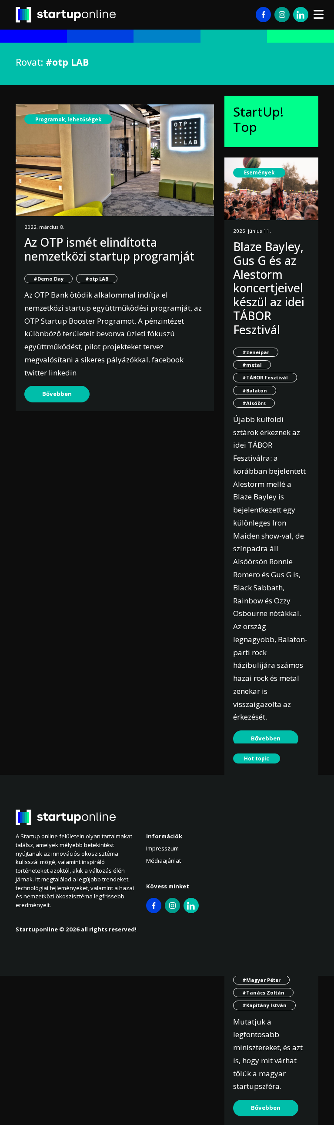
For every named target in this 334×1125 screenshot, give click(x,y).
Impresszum (162, 848)
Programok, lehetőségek (68, 119)
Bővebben (57, 394)
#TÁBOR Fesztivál (265, 377)
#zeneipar (255, 352)
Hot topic (256, 758)
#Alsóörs (254, 403)
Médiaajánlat (163, 860)
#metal (252, 365)
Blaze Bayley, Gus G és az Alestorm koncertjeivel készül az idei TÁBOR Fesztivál (268, 288)
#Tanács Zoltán (263, 992)
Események (259, 172)
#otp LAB (96, 278)
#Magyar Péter (261, 980)
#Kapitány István (264, 1005)
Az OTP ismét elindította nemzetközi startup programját (109, 249)
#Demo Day (48, 278)
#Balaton (254, 390)
